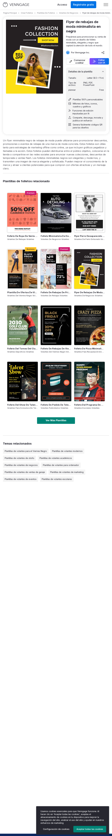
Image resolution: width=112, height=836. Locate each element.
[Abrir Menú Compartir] (103, 52)
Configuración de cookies (56, 829)
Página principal (10, 13)
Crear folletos (27, 13)
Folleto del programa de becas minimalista (89, 405)
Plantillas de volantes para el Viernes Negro (26, 451)
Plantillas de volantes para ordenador (61, 465)
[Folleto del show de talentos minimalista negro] (22, 381)
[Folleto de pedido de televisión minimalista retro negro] (56, 381)
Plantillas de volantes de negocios (21, 465)
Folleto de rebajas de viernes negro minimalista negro (56, 348)
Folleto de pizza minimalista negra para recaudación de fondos (89, 348)
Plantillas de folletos (46, 13)
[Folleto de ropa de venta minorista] (22, 212)
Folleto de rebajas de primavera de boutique (56, 292)
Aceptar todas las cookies (90, 829)
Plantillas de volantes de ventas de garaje (25, 472)
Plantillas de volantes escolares (57, 479)
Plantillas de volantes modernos (67, 451)
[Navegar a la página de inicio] (16, 4)
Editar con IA (101, 61)
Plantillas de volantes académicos (56, 458)
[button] (77, 61)
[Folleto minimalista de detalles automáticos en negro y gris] (56, 212)
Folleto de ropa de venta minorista (22, 236)
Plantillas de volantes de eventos (20, 479)
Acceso (62, 4)
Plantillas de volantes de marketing (67, 472)
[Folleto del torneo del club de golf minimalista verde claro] (22, 325)
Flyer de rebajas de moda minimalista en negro (89, 292)
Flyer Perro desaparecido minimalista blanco (89, 236)
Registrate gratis (83, 4)
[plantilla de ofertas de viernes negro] (22, 269)
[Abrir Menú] (106, 4)
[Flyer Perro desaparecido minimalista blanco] (89, 212)
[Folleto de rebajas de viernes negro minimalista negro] (56, 325)
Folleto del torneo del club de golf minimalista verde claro (22, 348)
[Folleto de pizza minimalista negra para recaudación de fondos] (89, 325)
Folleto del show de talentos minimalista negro (22, 405)
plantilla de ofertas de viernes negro (22, 292)
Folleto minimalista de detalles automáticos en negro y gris (56, 236)
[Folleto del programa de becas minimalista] (89, 381)
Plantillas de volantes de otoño (19, 458)
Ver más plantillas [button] (56, 420)
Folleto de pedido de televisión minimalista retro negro (56, 405)
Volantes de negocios (68, 13)
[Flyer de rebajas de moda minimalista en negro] (89, 269)
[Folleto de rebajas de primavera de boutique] (56, 269)
